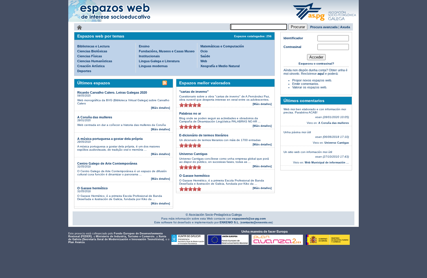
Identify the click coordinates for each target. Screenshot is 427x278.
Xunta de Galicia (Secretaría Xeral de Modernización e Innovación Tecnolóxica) (117, 238)
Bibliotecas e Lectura (93, 46)
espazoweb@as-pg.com (248, 218)
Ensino (144, 46)
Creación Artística (91, 66)
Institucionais (149, 56)
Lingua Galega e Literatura (159, 61)
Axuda (345, 27)
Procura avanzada (324, 27)
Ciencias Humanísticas (94, 61)
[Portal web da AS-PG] (325, 21)
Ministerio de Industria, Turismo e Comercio (125, 236)
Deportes (84, 71)
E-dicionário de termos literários (203, 135)
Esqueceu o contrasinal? (316, 63)
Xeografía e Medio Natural (220, 66)
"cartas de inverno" (194, 91)
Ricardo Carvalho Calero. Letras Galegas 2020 (112, 92)
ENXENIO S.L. (229, 222)
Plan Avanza (76, 242)
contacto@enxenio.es (256, 222)
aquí (320, 73)
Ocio (204, 51)
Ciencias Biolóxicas (92, 51)
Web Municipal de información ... (327, 162)
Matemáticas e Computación (222, 46)
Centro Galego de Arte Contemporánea (107, 163)
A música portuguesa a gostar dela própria (110, 138)
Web (203, 61)
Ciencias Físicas (89, 56)
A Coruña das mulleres (94, 117)
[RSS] (164, 83)
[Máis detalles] (160, 107)
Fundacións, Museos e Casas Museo (167, 51)
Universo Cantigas (193, 154)
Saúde (205, 56)
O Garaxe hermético (92, 188)
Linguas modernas (153, 66)
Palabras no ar (190, 113)
